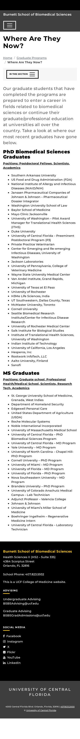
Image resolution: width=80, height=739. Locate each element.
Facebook (13, 636)
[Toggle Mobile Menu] (76, 4)
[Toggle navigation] (9, 25)
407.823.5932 (34, 574)
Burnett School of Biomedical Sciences (37, 14)
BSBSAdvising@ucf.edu (21, 603)
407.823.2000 (68, 706)
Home (7, 58)
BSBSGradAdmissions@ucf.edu (26, 615)
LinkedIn (14, 663)
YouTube (13, 657)
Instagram (15, 641)
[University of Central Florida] (31, 5)
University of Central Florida (40, 692)
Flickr (11, 652)
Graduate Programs (32, 58)
